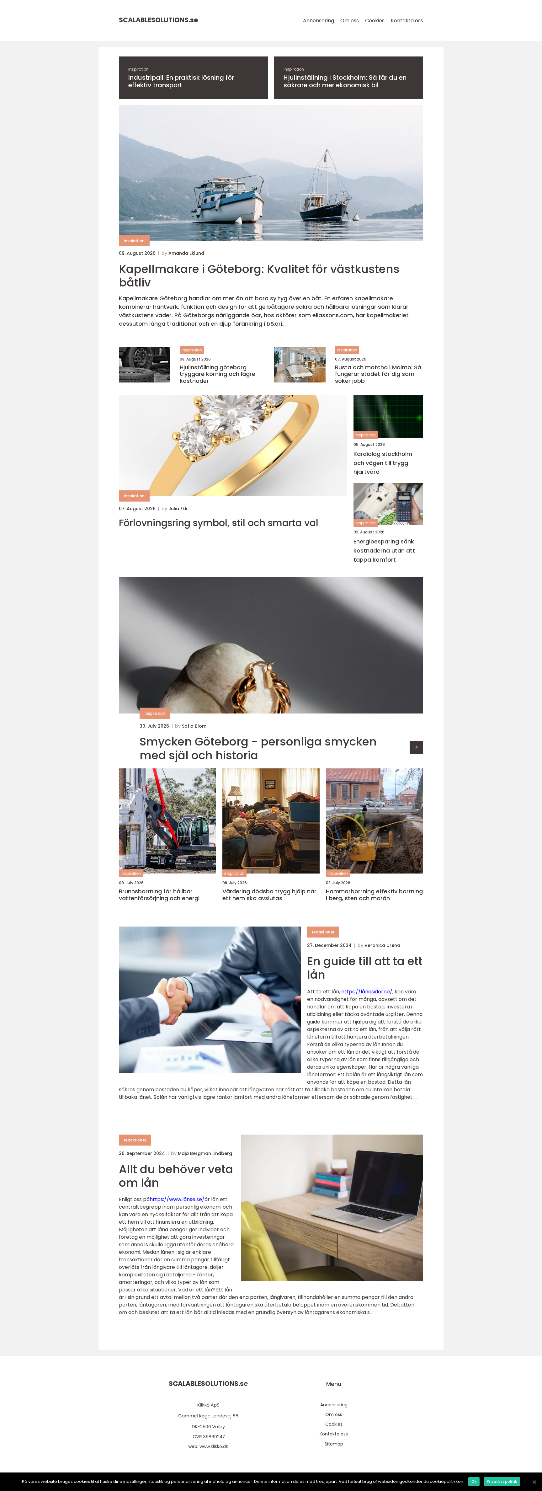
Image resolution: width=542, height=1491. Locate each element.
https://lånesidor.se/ (366, 991)
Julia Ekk (178, 508)
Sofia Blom (194, 726)
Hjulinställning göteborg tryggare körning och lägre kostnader (217, 374)
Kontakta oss (407, 20)
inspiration (138, 69)
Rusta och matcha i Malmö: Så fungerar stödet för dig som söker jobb (378, 374)
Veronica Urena (382, 945)
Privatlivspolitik (502, 1481)
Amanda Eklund (186, 253)
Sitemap (334, 1444)
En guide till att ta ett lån (364, 968)
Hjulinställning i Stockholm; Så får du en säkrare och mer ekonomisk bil (345, 81)
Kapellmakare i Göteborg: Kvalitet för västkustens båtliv (259, 275)
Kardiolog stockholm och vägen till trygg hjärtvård (382, 463)
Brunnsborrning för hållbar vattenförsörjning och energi (159, 894)
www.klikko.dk (213, 1446)
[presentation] (416, 747)
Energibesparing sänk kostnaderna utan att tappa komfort (384, 550)
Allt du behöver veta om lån (176, 1176)
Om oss (349, 20)
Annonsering (318, 20)
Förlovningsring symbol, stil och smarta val (218, 523)
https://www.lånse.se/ (177, 1199)
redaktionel (323, 932)
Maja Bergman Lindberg (205, 1153)
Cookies (375, 20)
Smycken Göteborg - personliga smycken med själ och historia (258, 748)
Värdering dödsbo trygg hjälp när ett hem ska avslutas (269, 894)
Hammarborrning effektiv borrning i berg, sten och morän (374, 894)
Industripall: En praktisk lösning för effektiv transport (181, 81)
